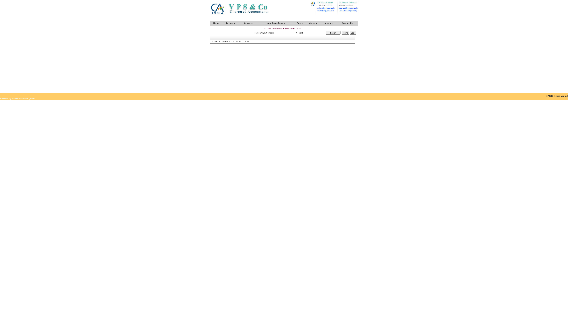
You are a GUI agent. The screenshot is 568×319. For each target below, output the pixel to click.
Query (300, 23)
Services (248, 23)
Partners (230, 23)
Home (216, 23)
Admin (328, 23)
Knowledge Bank (275, 23)
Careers (313, 23)
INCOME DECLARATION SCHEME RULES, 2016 (230, 42)
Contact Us (347, 23)
